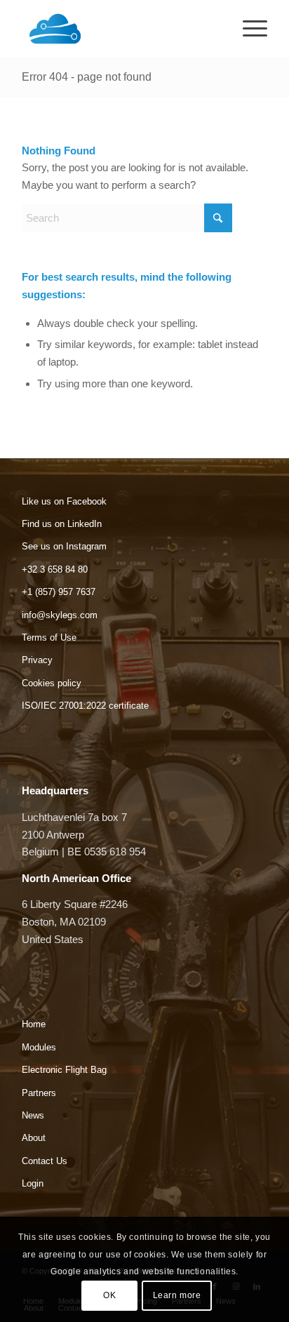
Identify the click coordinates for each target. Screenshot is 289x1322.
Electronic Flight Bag (64, 1069)
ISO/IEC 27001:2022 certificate (85, 705)
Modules (39, 1047)
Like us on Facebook (64, 501)
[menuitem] (248, 29)
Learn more (177, 1295)
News (33, 1115)
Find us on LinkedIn (62, 524)
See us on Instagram (64, 546)
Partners (39, 1093)
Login (32, 1183)
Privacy (37, 660)
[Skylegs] (120, 29)
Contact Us (44, 1161)
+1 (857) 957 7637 (58, 592)
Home (34, 1024)
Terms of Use (49, 637)
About (34, 1138)
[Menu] (248, 29)
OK (109, 1295)
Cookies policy (51, 683)
